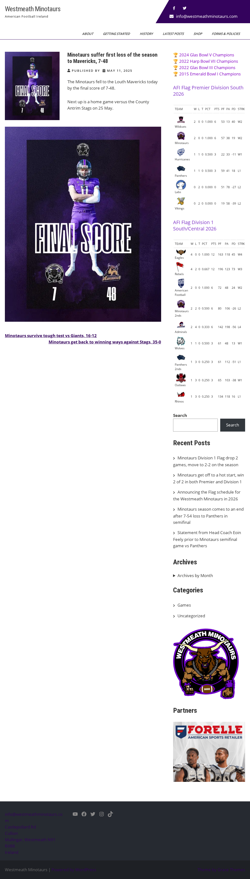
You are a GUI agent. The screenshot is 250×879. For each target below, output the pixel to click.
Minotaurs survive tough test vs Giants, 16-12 (51, 335)
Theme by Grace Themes (221, 869)
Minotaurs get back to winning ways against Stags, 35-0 (105, 342)
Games (184, 605)
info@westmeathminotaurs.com (207, 16)
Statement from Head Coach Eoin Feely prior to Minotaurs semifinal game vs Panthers (207, 539)
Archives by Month (195, 575)
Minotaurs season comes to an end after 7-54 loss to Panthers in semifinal (208, 515)
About (88, 33)
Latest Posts (173, 33)
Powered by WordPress (74, 869)
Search (180, 415)
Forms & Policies (226, 33)
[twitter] (185, 8)
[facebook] (174, 8)
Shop (198, 33)
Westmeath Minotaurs (33, 9)
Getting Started (117, 33)
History (146, 33)
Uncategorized (191, 616)
